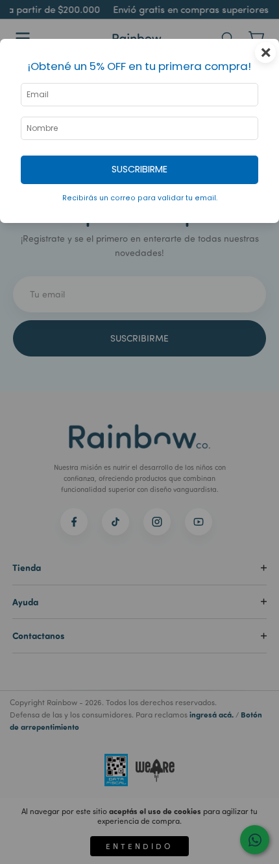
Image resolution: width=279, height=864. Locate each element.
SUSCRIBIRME (139, 169)
